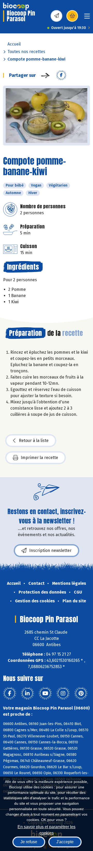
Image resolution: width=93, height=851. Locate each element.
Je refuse (28, 842)
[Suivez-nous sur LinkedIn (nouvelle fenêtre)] (27, 693)
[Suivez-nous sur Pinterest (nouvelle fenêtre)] (80, 693)
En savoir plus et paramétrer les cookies (46, 829)
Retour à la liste (34, 440)
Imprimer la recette (39, 457)
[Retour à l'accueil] (16, 6)
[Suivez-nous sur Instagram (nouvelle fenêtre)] (63, 693)
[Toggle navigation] (87, 17)
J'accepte (65, 842)
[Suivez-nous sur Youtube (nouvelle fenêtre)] (45, 693)
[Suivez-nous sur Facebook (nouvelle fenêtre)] (9, 693)
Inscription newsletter (50, 550)
